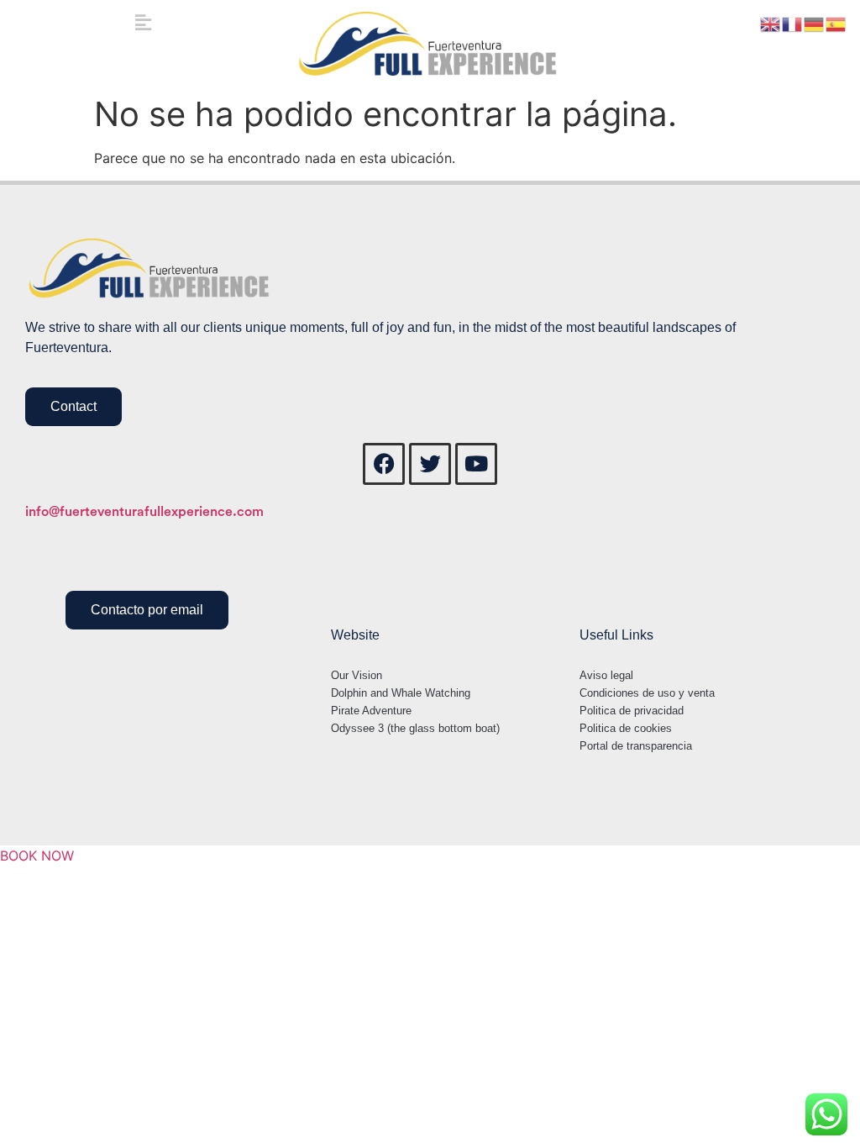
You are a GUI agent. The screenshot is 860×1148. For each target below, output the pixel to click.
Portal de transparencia (635, 746)
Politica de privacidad (631, 710)
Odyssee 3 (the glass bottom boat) (415, 728)
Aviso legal (606, 675)
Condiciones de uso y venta (647, 693)
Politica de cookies (625, 728)
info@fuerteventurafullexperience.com (144, 512)
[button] (143, 22)
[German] (815, 22)
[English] (771, 22)
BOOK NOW (37, 855)
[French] (793, 22)
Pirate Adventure (371, 710)
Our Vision (356, 675)
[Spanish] (836, 22)
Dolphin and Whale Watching (400, 693)
